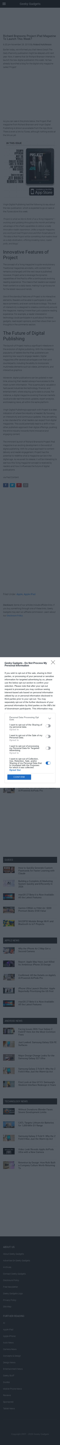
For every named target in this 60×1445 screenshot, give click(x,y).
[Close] (54, 663)
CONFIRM (19, 777)
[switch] (48, 725)
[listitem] (30, 718)
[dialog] (30, 722)
